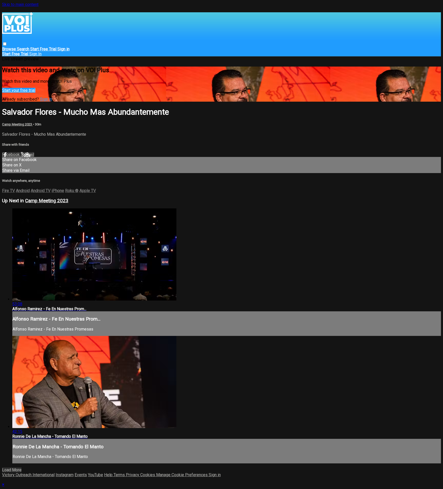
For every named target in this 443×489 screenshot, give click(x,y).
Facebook (11, 154)
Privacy (133, 474)
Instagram (65, 474)
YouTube (95, 474)
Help (109, 474)
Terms (120, 474)
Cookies (148, 474)
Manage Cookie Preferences (182, 474)
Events (81, 474)
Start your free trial (18, 90)
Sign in (63, 49)
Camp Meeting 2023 (17, 124)
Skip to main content (20, 4)
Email (29, 154)
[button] (4, 44)
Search (23, 49)
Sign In (35, 53)
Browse (9, 49)
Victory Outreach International (28, 474)
